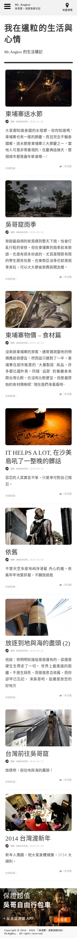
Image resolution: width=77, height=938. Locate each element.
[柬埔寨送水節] (38, 88)
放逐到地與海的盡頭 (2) (37, 643)
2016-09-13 (37, 232)
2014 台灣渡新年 (28, 838)
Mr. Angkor (19, 121)
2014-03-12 (37, 468)
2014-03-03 (37, 559)
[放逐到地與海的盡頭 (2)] (38, 617)
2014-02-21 (37, 650)
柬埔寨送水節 (24, 114)
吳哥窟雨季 (20, 224)
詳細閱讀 (10, 168)
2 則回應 (67, 166)
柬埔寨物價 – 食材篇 (33, 335)
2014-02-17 (37, 761)
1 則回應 (67, 780)
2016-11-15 (36, 121)
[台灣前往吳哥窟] (38, 728)
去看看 (62, 920)
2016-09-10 (37, 343)
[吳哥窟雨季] (38, 198)
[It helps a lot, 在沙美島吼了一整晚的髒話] (38, 426)
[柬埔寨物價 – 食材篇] (38, 309)
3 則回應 (67, 277)
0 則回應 (67, 494)
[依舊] (38, 526)
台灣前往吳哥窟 (27, 753)
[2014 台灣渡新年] (38, 812)
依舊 (11, 552)
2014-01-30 (37, 845)
